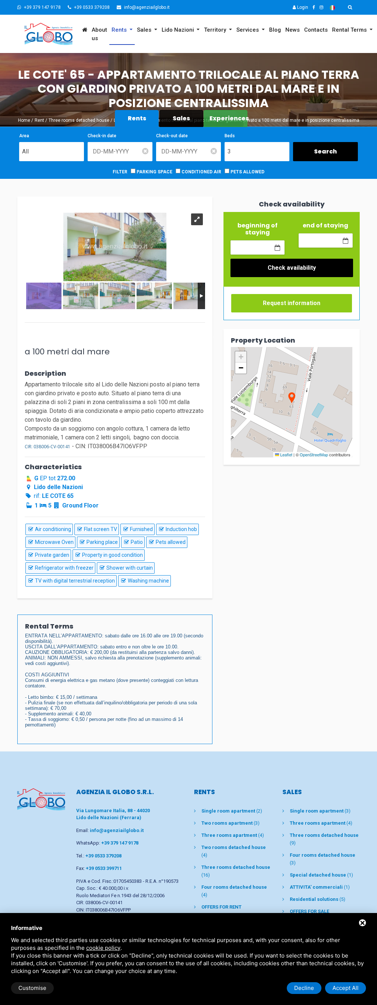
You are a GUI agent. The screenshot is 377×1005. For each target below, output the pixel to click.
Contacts (316, 29)
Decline (304, 987)
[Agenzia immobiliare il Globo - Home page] (41, 799)
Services (248, 29)
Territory (216, 29)
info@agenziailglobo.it (146, 7)
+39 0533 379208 (91, 7)
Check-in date (102, 135)
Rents (120, 29)
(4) (232, 835)
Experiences (228, 118)
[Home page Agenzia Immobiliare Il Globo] (48, 34)
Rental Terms (350, 29)
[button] (291, 398)
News (292, 29)
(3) (230, 823)
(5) (317, 899)
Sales (145, 29)
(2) (231, 811)
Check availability (292, 267)
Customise (32, 987)
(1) (321, 875)
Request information (291, 303)
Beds (230, 135)
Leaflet (285, 454)
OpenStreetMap (314, 454)
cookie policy (103, 947)
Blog (275, 29)
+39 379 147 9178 (42, 7)
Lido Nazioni (178, 29)
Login (302, 7)
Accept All (345, 987)
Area (24, 135)
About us (99, 34)
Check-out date (172, 135)
